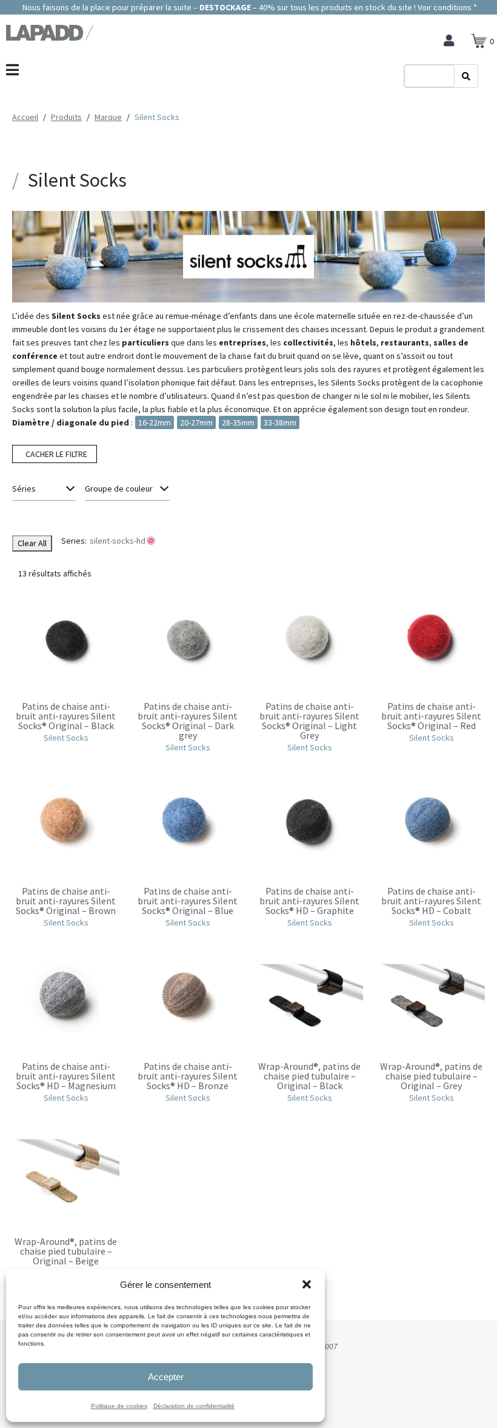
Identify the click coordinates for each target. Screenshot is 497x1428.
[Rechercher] (466, 76)
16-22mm (154, 422)
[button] (307, 1284)
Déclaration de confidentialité (194, 1406)
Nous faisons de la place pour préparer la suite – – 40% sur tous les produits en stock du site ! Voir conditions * (249, 7)
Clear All (32, 543)
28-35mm (238, 422)
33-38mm (280, 422)
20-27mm (196, 422)
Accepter (166, 1377)
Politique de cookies (119, 1406)
